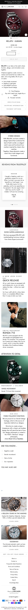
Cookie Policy (14, 577)
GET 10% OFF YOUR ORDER (13, 554)
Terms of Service (14, 569)
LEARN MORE (14, 521)
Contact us (14, 561)
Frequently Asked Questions (14, 564)
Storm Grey (11, 54)
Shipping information (13, 105)
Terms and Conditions (14, 566)
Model (14, 50)
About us (14, 558)
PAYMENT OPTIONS (14, 109)
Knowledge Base (14, 583)
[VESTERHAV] (14, 532)
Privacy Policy (14, 574)
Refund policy (14, 572)
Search (14, 580)
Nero (18, 54)
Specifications (14, 102)
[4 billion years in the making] (14, 504)
